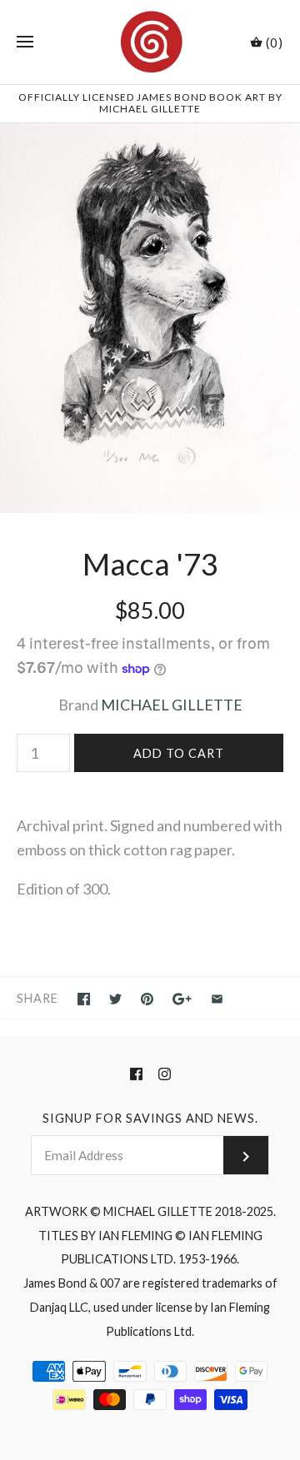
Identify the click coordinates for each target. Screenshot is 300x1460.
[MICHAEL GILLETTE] (150, 42)
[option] (150, 318)
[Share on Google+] (182, 999)
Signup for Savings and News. (150, 1118)
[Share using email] (217, 999)
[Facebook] (136, 1074)
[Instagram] (164, 1074)
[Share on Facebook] (84, 999)
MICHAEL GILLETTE (171, 704)
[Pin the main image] (147, 999)
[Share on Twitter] (115, 999)
